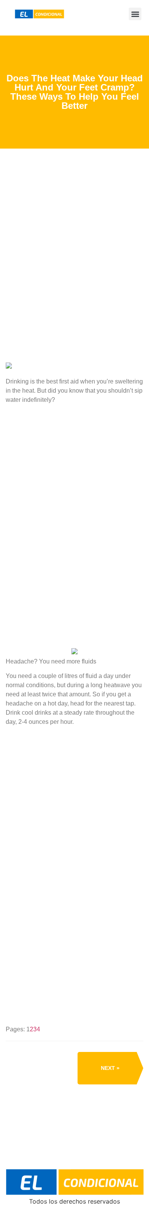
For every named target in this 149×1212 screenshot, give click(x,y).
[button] (135, 14)
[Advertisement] (74, 284)
